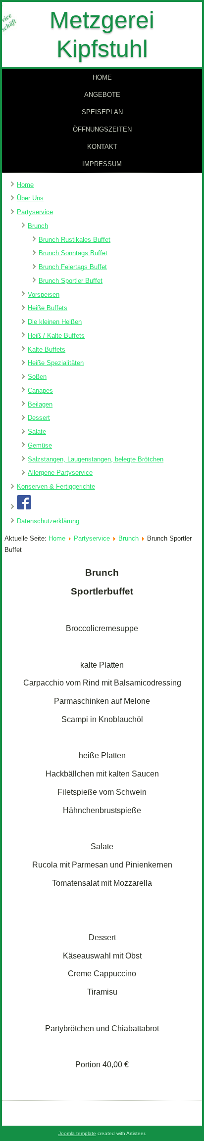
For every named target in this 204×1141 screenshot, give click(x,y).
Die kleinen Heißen (55, 321)
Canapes (40, 390)
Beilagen (40, 404)
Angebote (102, 94)
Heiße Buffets (47, 308)
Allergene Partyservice (60, 472)
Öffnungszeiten (102, 129)
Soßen (37, 376)
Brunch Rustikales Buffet (74, 239)
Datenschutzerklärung (48, 521)
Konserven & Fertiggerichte (56, 486)
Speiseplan (102, 112)
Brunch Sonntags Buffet (73, 253)
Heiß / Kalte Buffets (56, 335)
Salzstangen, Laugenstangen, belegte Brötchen (95, 459)
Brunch (38, 225)
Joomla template (77, 1133)
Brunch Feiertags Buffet (73, 267)
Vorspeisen (43, 294)
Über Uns (30, 198)
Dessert (39, 417)
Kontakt (102, 146)
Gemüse (40, 445)
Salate (37, 431)
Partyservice (35, 212)
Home (102, 77)
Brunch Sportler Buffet (70, 280)
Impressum (102, 164)
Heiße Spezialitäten (56, 362)
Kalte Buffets (46, 349)
